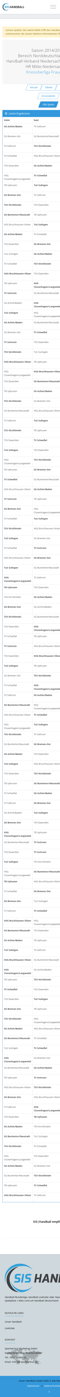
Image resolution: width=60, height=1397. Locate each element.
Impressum (33, 1385)
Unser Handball (13, 1321)
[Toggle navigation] (53, 7)
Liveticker (10, 1328)
